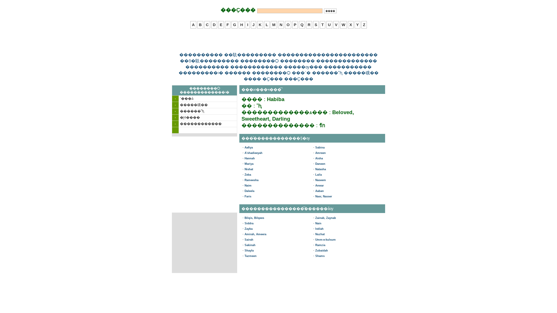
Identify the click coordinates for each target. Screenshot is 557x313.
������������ (201, 124)
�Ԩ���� (190, 117)
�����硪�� (194, 105)
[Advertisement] (278, 40)
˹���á (186, 98)
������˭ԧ (192, 111)
